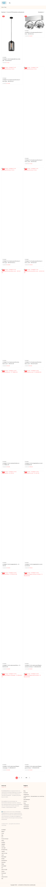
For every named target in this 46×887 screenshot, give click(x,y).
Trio (2, 875)
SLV (2, 867)
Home (2, 7)
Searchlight (3, 865)
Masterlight (3, 856)
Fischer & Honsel (4, 838)
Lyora (2, 855)
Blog (24, 791)
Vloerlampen (26, 806)
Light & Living (4, 853)
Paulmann (3, 862)
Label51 (3, 851)
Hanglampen (26, 794)
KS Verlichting (4, 849)
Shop (25, 803)
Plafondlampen (27, 799)
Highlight (3, 844)
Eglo (2, 835)
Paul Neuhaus (4, 860)
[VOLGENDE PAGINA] (29, 778)
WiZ (2, 878)
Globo (2, 840)
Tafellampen (26, 804)
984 (26, 777)
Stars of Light (4, 869)
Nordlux (3, 858)
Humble (3, 846)
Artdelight (4, 57)
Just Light (3, 847)
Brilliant (2, 831)
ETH (2, 836)
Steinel (2, 871)
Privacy (25, 801)
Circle (2, 833)
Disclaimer (26, 792)
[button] (29, 778)
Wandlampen (26, 808)
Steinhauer (3, 873)
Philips (2, 864)
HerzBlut (3, 842)
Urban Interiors (4, 876)
